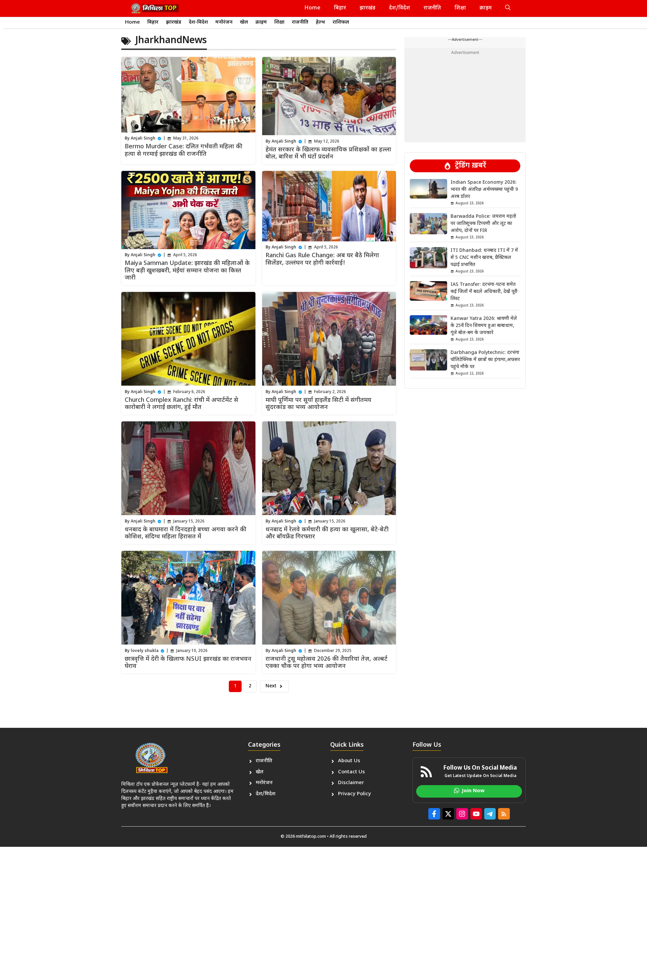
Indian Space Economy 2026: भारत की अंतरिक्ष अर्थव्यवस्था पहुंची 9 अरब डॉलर (484, 189)
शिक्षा (460, 8)
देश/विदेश (399, 8)
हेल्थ (320, 22)
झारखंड (367, 8)
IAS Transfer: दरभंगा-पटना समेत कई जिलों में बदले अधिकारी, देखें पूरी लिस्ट (484, 291)
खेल (244, 22)
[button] (507, 8)
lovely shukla (144, 651)
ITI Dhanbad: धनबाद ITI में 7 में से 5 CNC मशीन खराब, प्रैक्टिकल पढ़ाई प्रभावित (484, 257)
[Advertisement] (465, 95)
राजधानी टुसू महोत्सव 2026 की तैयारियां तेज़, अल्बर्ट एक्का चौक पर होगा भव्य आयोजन (327, 663)
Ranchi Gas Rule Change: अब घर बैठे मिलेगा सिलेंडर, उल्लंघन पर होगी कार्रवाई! (322, 259)
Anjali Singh (143, 138)
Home (312, 8)
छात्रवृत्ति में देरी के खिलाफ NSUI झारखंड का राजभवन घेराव (188, 663)
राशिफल (341, 22)
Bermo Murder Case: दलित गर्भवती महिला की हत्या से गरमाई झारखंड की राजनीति (183, 150)
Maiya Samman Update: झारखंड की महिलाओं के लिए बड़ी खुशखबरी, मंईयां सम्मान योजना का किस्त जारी (187, 271)
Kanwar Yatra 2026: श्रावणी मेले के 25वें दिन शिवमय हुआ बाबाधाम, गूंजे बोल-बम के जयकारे (484, 326)
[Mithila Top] (155, 8)
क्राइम (486, 8)
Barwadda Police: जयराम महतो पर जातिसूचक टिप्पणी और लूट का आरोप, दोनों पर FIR (483, 223)
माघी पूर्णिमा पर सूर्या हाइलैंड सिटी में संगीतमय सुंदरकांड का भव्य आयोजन (318, 404)
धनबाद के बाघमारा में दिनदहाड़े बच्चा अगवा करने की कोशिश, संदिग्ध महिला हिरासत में (185, 533)
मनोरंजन (224, 22)
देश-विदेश (198, 22)
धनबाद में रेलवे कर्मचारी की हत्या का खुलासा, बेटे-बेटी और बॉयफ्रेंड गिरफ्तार (327, 533)
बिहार (340, 8)
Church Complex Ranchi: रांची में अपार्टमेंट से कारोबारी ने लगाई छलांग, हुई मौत (181, 404)
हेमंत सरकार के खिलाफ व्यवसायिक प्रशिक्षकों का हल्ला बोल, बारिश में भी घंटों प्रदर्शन (328, 153)
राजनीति (432, 8)
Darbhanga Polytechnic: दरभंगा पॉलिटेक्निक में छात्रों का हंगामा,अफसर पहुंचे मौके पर (485, 360)
